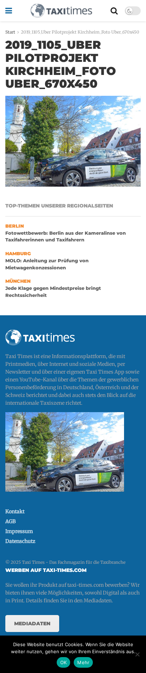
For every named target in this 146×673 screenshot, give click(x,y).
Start (10, 32)
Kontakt (14, 511)
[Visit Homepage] (61, 11)
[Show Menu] (8, 10)
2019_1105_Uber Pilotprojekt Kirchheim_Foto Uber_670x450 (80, 32)
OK (63, 662)
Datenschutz (20, 541)
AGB (10, 521)
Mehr (83, 662)
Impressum (19, 531)
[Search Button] (114, 10)
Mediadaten (32, 623)
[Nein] (137, 654)
